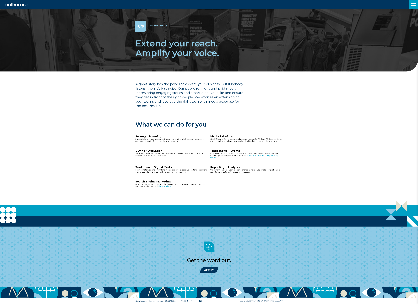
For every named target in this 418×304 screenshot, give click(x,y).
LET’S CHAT (209, 270)
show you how (164, 186)
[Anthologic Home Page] (14, 6)
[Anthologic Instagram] (200, 301)
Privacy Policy (186, 301)
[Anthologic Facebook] (197, 301)
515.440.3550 (170, 301)
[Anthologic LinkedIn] (202, 301)
